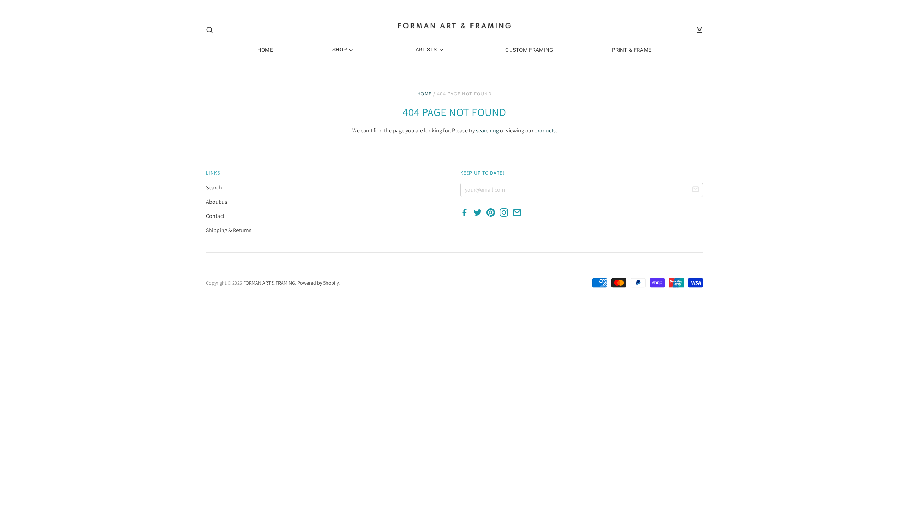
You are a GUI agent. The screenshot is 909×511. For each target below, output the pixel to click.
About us (216, 201)
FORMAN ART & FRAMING (269, 283)
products (545, 130)
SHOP (340, 49)
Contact (215, 216)
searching (487, 130)
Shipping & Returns (228, 230)
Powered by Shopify (318, 283)
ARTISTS (426, 49)
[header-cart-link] (697, 29)
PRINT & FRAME (632, 50)
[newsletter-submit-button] (695, 190)
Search (214, 187)
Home (424, 93)
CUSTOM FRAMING (529, 50)
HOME (265, 50)
